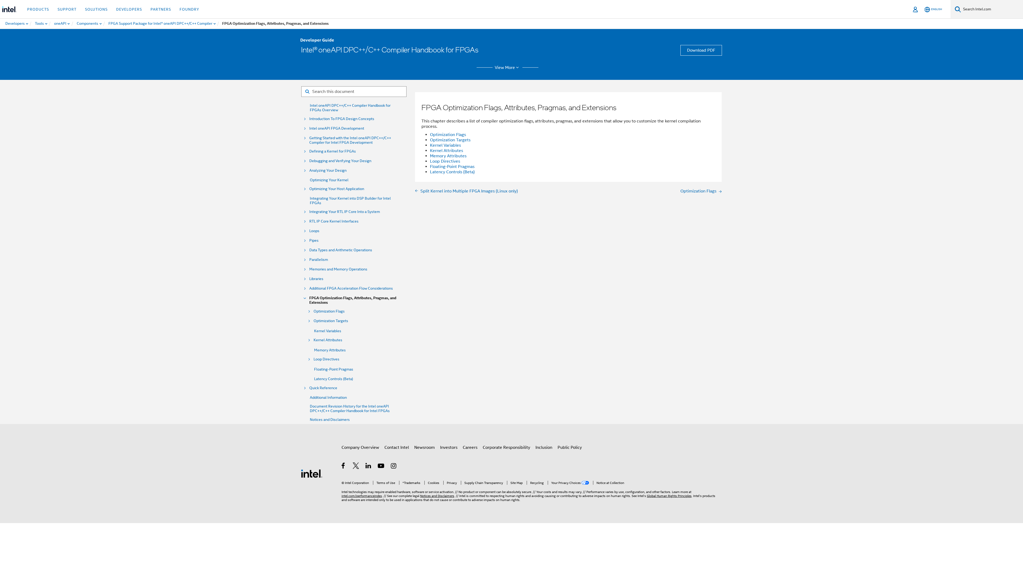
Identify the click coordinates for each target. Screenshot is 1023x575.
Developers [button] (129, 9)
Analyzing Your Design (328, 170)
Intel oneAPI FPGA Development (336, 128)
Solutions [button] (96, 9)
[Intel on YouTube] (381, 466)
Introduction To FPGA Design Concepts (341, 119)
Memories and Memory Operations (338, 269)
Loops (314, 231)
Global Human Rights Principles (669, 496)
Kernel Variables (327, 330)
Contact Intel (396, 447)
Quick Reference (323, 388)
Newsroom (424, 447)
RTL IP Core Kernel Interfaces (334, 221)
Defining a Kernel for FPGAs (332, 151)
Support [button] (67, 9)
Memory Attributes (330, 350)
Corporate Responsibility (506, 447)
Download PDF (701, 50)
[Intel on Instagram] (394, 466)
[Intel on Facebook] (343, 466)
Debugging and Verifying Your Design (340, 161)
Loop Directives (326, 359)
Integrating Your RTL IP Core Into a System (344, 212)
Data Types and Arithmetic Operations (340, 250)
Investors (448, 447)
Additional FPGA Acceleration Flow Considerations (351, 288)
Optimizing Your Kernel (329, 180)
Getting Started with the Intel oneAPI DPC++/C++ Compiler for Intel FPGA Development (350, 140)
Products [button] (38, 9)
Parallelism (318, 259)
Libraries (316, 279)
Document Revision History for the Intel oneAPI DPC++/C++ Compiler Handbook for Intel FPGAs (350, 408)
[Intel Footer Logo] (311, 473)
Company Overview (360, 447)
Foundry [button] (189, 9)
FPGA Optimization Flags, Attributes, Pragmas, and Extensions (352, 300)
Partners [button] (161, 9)
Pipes (314, 240)
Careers (470, 447)
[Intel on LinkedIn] (368, 466)
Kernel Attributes (328, 340)
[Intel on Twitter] (356, 466)
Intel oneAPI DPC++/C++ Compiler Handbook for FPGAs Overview (350, 107)
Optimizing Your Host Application (336, 189)
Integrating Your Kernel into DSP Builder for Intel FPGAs (350, 200)
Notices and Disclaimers (330, 419)
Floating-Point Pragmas (333, 369)
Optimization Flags (329, 311)
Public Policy (570, 447)
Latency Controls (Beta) (333, 378)
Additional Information (328, 397)
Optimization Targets (331, 321)
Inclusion (543, 447)
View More (505, 67)
